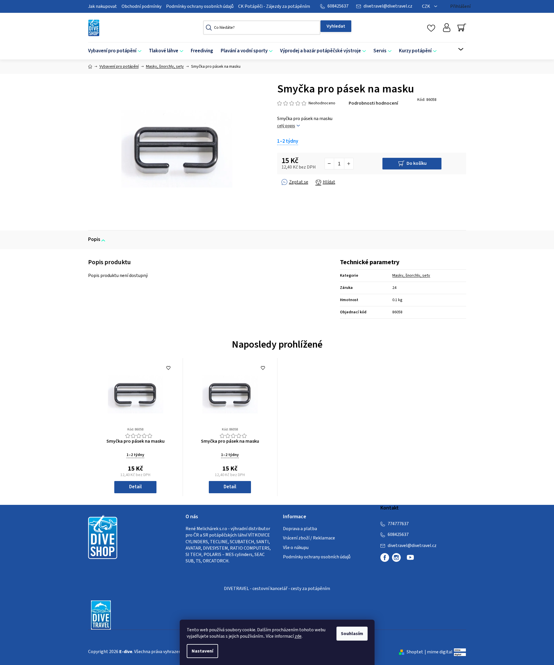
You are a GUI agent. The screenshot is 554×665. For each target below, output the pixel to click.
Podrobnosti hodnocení (373, 103)
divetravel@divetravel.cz (388, 6)
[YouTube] (410, 559)
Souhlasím (352, 633)
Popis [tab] (94, 239)
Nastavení (202, 651)
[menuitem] (116, 51)
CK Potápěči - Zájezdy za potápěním (274, 6)
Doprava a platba (300, 528)
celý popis (286, 126)
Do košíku (417, 163)
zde (298, 636)
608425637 (337, 6)
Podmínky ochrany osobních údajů (200, 6)
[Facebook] (384, 557)
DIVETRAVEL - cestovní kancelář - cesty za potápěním (277, 588)
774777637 (398, 524)
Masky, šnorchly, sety (411, 275)
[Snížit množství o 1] (329, 163)
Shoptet (415, 652)
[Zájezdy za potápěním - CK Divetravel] (101, 615)
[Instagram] (396, 557)
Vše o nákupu (296, 547)
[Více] (457, 49)
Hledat (335, 26)
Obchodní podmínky (141, 6)
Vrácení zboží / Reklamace (309, 538)
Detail (135, 486)
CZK (426, 6)
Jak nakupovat (102, 6)
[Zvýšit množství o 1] (348, 163)
